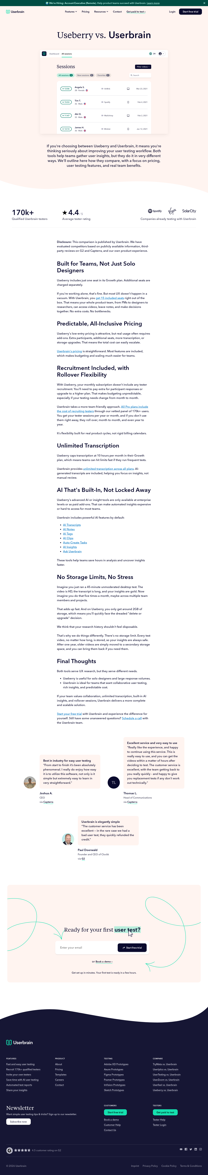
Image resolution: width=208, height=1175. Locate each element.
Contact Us (110, 1130)
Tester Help (159, 1119)
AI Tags (68, 534)
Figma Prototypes (114, 1074)
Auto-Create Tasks (75, 542)
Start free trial (190, 11)
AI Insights (70, 547)
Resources (100, 11)
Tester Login (159, 1124)
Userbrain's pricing (69, 351)
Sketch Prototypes (114, 1090)
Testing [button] (108, 1058)
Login (172, 11)
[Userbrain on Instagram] (200, 1150)
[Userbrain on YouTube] (181, 1150)
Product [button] (60, 1058)
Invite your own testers (18, 1074)
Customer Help (112, 1124)
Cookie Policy (168, 1165)
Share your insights (16, 1090)
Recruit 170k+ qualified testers (23, 1069)
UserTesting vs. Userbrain (167, 1074)
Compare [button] (158, 1058)
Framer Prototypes (114, 1079)
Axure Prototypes (113, 1069)
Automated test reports (19, 1084)
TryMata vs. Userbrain (165, 1064)
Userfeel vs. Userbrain (165, 1084)
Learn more (153, 3)
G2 (83, 858)
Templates (60, 1074)
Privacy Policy (150, 1165)
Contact (117, 11)
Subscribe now (18, 1121)
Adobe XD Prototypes (116, 1064)
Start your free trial (69, 714)
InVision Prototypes (114, 1084)
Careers (59, 1079)
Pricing (85, 11)
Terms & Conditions (191, 1165)
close (204, 3)
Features (69, 11)
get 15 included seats (110, 298)
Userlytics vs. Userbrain (165, 1069)
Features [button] (11, 1058)
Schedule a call (132, 718)
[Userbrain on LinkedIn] (195, 1150)
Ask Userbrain (72, 551)
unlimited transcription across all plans (108, 469)
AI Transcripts (72, 525)
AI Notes (69, 529)
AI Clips (68, 538)
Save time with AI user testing (22, 1079)
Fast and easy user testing (20, 1064)
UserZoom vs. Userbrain (166, 1079)
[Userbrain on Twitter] (191, 1150)
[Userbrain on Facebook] (186, 1150)
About (58, 1064)
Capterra (48, 801)
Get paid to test (135, 11)
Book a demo (103, 961)
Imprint (135, 1165)
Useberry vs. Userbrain (165, 1090)
